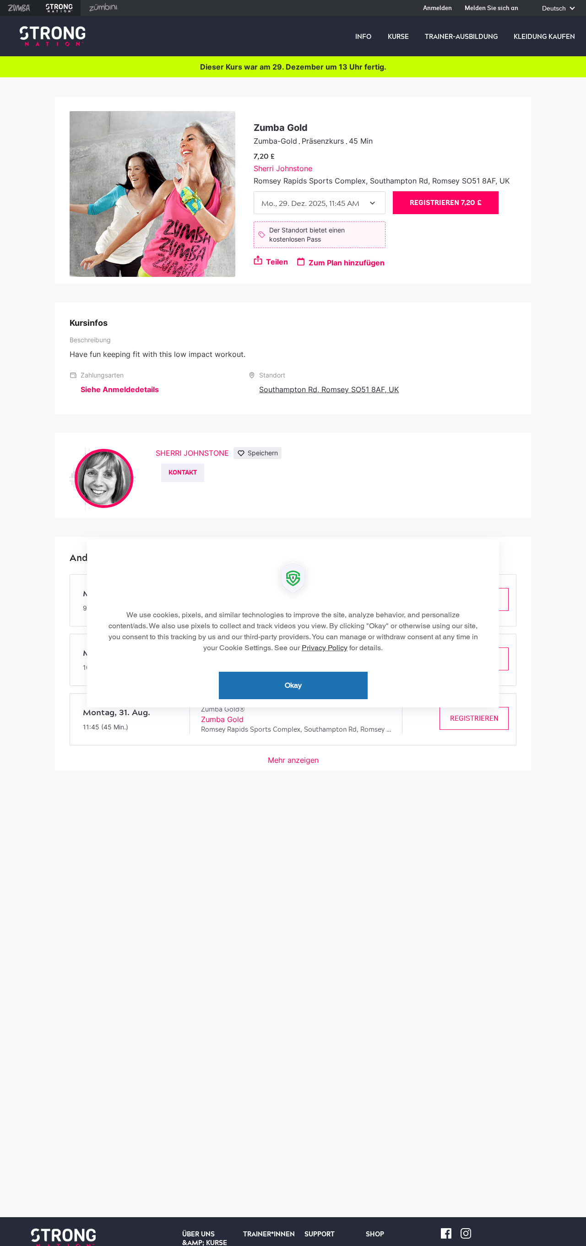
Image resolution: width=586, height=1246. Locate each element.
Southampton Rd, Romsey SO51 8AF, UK (329, 389)
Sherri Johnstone (283, 168)
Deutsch (555, 8)
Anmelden (437, 8)
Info (363, 37)
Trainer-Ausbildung (461, 37)
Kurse (398, 37)
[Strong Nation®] (52, 36)
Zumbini (103, 8)
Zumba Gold (222, 719)
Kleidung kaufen (544, 37)
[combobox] (319, 202)
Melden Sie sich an (491, 8)
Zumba (19, 8)
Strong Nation (59, 8)
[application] (293, 623)
